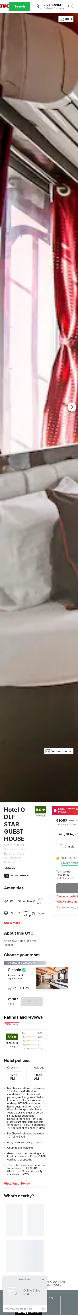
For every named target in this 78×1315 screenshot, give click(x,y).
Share (68, 18)
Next (71, 407)
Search (19, 6)
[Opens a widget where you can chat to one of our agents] (24, 1294)
